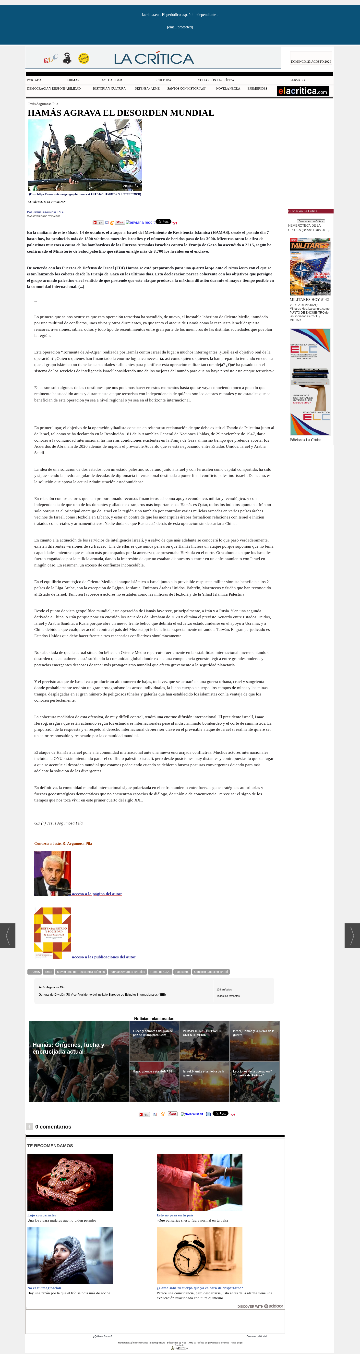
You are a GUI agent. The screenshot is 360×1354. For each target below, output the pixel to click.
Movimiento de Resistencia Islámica (81, 972)
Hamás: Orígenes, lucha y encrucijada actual (68, 1048)
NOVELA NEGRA (228, 88)
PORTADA (34, 80)
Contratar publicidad (257, 1336)
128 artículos (224, 989)
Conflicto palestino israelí (211, 972)
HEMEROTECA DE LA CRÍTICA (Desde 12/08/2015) (308, 228)
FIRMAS (73, 80)
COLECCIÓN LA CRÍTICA (216, 80)
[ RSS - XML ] (187, 1343)
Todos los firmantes (228, 995)
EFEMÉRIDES (257, 88)
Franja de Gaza (160, 972)
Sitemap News (157, 1343)
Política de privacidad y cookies (213, 1343)
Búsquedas (172, 1343)
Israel (48, 972)
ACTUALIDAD (112, 80)
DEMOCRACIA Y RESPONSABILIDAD (54, 88)
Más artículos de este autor (43, 215)
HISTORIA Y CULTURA (109, 88)
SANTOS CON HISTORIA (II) (186, 88)
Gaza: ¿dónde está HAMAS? (152, 1071)
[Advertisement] (155, 1321)
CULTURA (163, 80)
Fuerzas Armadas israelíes (127, 972)
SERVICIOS (298, 80)
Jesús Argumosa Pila (43, 104)
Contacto (179, 1345)
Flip (99, 223)
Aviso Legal (236, 1343)
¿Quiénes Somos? (102, 1336)
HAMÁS (34, 972)
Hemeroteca (124, 1343)
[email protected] (180, 27)
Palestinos (182, 972)
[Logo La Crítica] (179, 1349)
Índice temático (140, 1343)
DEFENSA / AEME (147, 88)
